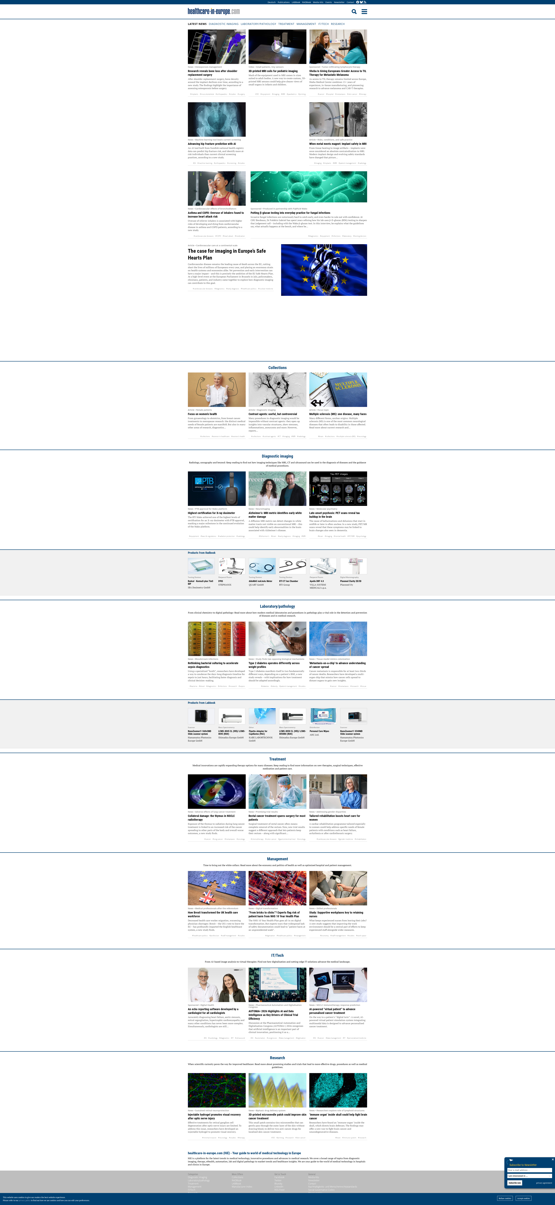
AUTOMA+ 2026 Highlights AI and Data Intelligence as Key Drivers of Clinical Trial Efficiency (273, 1014)
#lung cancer (218, 839)
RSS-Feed (279, 1189)
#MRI (283, 94)
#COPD (218, 236)
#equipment (265, 94)
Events (328, 2)
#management (300, 935)
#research (233, 686)
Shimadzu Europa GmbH (231, 737)
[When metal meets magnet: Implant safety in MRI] (338, 119)
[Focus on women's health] (217, 389)
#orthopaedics (221, 94)
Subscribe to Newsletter (523, 1165)
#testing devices (359, 236)
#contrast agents (269, 436)
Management (306, 24)
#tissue (363, 686)
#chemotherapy (257, 839)
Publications (284, 2)
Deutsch (272, 2)
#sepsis (242, 686)
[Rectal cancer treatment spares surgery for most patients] (277, 791)
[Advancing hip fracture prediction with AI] (217, 119)
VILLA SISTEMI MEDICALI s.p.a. (318, 586)
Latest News (197, 24)
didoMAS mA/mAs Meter (260, 581)
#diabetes (265, 686)
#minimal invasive (209, 1137)
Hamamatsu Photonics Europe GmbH (199, 739)
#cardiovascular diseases (204, 236)
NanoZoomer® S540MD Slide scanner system (351, 732)
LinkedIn (278, 1186)
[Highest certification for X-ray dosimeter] (217, 488)
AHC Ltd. (314, 734)
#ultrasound (240, 1038)
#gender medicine (345, 839)
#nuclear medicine (265, 288)
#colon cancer (270, 839)
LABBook (296, 2)
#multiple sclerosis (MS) (345, 436)
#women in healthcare (221, 436)
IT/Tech (323, 24)
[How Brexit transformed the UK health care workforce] (217, 888)
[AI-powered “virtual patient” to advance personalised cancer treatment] (338, 985)
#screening (231, 163)
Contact (350, 2)
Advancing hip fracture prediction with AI (212, 144)
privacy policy (24, 1200)
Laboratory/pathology (258, 24)
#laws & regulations (208, 536)
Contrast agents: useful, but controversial (273, 414)
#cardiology (213, 1038)
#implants (194, 94)
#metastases (340, 94)
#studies (232, 94)
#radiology (362, 163)
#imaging (275, 94)
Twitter (278, 1180)
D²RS (220, 581)
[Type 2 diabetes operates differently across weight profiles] (277, 639)
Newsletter (339, 2)
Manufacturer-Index (242, 1186)
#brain (320, 436)
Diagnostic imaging (224, 24)
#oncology (241, 839)
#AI (194, 163)
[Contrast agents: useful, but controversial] (277, 389)
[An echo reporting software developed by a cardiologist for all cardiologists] (217, 985)
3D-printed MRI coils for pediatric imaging (273, 71)
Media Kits (318, 2)
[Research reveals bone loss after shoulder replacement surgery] (217, 47)
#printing (302, 94)
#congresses (272, 1038)
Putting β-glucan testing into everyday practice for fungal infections (290, 213)
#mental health (340, 536)
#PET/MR (351, 536)
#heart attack (228, 236)
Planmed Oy (346, 584)
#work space (361, 935)
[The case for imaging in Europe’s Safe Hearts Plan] (324, 299)
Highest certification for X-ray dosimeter (211, 513)
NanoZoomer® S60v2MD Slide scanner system (199, 732)
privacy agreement (544, 1183)
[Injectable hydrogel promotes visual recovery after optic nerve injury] (217, 1090)
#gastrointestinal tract (287, 839)
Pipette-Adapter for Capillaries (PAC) (258, 732)
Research (338, 24)
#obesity (274, 686)
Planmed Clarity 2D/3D (350, 581)
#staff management (228, 935)
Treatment (286, 24)
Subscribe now (515, 1183)
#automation (260, 1038)
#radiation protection (226, 536)
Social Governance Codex (321, 1189)
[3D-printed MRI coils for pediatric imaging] (277, 47)
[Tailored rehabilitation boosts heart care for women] (338, 791)
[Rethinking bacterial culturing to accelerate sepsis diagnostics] (217, 639)
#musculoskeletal (207, 94)
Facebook (279, 1177)
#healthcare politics (248, 288)
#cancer (321, 94)
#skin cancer (352, 94)
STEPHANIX (224, 584)
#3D (257, 94)
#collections (205, 436)
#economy (324, 935)
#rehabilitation (360, 839)
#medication (240, 236)
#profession (214, 935)
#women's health (238, 436)
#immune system (349, 1137)
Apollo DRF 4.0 (317, 581)
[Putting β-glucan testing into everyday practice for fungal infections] (309, 188)
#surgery (241, 94)
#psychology (361, 536)
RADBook (306, 2)
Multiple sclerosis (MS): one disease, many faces (338, 414)
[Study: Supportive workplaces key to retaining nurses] (338, 888)
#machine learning (204, 163)
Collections (277, 367)
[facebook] (357, 2)
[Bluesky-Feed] (361, 2)
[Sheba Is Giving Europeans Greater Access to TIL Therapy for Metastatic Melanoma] (338, 47)
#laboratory (347, 236)
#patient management (347, 163)
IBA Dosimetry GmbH (199, 587)
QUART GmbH (256, 584)
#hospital (329, 94)
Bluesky (278, 1183)
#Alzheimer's (264, 536)
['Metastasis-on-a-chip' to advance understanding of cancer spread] (338, 639)
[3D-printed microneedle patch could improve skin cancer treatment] (277, 1090)
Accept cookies (523, 1198)
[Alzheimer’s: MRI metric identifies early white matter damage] (277, 488)
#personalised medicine (356, 1038)
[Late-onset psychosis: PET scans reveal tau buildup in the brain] (338, 488)
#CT (279, 436)
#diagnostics (313, 236)
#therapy (362, 94)
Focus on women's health (202, 414)
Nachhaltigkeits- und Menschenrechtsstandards (332, 1186)
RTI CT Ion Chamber (288, 581)
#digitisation (270, 935)
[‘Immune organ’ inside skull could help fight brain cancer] (338, 1090)
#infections (336, 236)
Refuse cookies (505, 1198)
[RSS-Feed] (364, 2)
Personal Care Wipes (319, 731)
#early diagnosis (232, 288)
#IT (232, 1038)
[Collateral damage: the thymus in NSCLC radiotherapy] (217, 791)
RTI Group (284, 584)
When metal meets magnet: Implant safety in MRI (338, 144)
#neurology (361, 436)
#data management (286, 1038)
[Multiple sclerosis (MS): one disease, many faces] (338, 389)
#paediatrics (292, 94)
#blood (202, 686)
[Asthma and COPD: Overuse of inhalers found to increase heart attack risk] (217, 188)
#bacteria (193, 686)
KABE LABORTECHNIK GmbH (261, 739)
